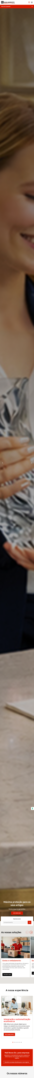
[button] (32, 2)
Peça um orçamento (5, 6)
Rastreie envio (17, 919)
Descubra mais (7, 974)
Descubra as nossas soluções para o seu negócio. (17, 1062)
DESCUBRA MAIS (17, 913)
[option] (17, 1017)
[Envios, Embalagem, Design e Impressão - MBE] (8, 2)
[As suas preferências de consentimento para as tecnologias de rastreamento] (32, 808)
